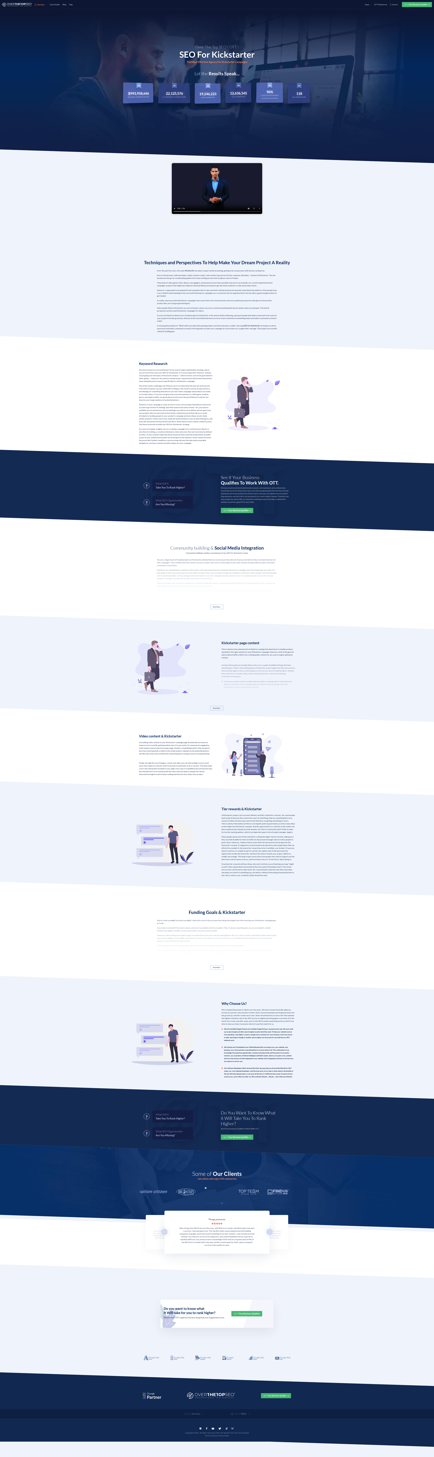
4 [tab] (212, 1203)
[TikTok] (226, 1428)
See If (416, 5)
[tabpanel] (217, 1191)
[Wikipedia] (233, 1428)
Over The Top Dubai (241, 1433)
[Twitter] (220, 1428)
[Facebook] (206, 1428)
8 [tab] (219, 1203)
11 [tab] (225, 1203)
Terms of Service (211, 1436)
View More (216, 607)
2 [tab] (208, 1203)
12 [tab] (227, 1203)
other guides (144, 378)
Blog (64, 4)
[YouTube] (213, 1428)
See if (247, 1313)
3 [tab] (210, 1203)
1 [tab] (206, 1203)
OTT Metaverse (380, 4)
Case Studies (55, 4)
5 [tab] (214, 1203)
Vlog (70, 4)
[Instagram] (200, 1428)
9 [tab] (221, 1203)
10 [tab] (223, 1203)
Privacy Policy (223, 1436)
